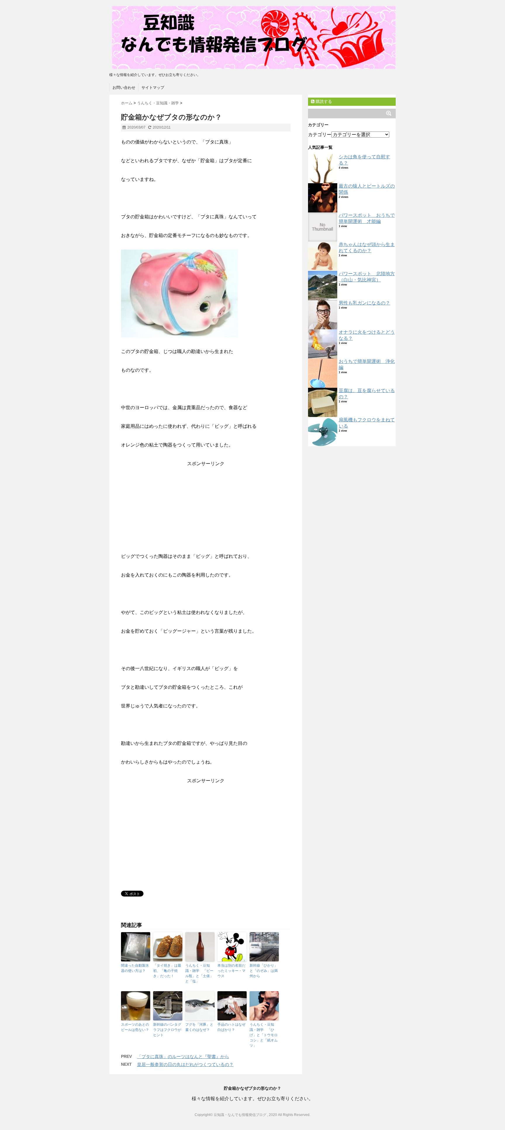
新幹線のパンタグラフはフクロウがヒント (167, 1029)
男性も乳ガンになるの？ (364, 302)
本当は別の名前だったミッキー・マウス (231, 970)
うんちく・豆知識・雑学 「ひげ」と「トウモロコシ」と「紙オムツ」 (264, 1035)
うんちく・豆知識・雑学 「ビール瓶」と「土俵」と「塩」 (199, 973)
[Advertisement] (205, 511)
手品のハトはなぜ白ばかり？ (231, 1027)
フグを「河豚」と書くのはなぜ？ (199, 1027)
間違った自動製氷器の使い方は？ (135, 968)
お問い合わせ (124, 87)
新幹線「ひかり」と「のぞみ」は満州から (264, 970)
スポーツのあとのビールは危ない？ (135, 1027)
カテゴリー (319, 134)
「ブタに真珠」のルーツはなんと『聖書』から (183, 1056)
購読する (323, 101)
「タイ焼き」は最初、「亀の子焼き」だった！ (167, 970)
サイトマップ (152, 87)
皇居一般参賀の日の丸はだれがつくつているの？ (185, 1064)
